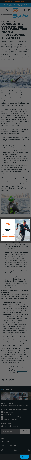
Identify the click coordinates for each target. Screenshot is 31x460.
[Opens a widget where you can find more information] (24, 457)
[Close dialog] (29, 219)
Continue (8, 236)
